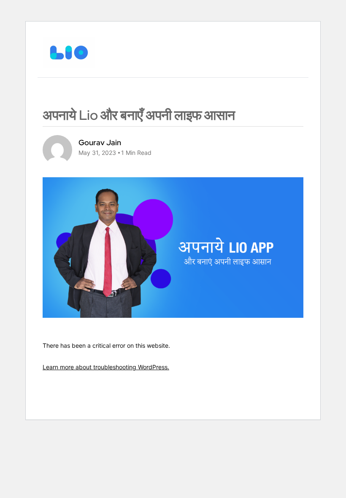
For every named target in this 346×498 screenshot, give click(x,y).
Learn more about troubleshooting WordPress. (106, 367)
